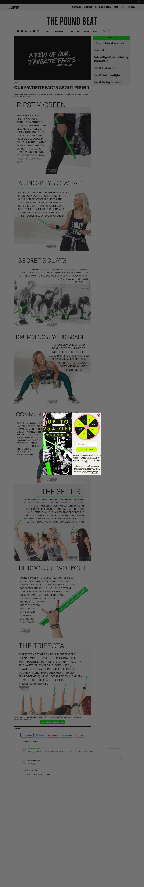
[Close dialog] (98, 415)
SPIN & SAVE (86, 449)
